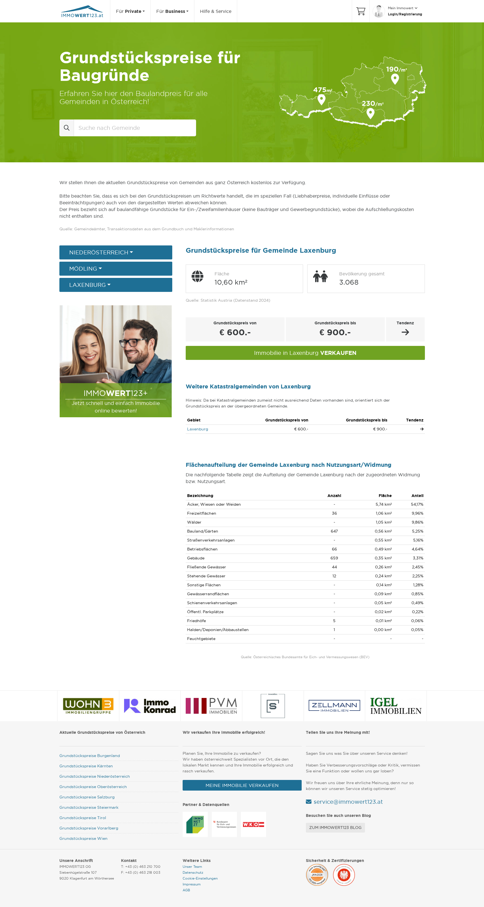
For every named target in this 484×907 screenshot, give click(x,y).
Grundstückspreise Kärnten (86, 766)
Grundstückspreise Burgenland (89, 755)
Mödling (83, 269)
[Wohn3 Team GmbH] (88, 705)
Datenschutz (193, 872)
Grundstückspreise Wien (83, 838)
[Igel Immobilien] (396, 705)
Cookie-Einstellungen (200, 878)
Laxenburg (87, 285)
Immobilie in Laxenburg (305, 353)
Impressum (192, 884)
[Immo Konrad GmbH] (149, 705)
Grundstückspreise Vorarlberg (88, 828)
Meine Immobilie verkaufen (242, 785)
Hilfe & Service (215, 11)
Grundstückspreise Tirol (82, 817)
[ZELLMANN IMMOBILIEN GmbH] (334, 705)
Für (128, 11)
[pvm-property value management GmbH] (211, 705)
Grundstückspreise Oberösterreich (93, 786)
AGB (186, 890)
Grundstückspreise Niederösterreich (94, 776)
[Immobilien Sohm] (272, 705)
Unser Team (192, 866)
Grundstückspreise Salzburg (87, 797)
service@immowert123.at (348, 802)
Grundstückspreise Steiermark (88, 807)
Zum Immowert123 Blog (335, 827)
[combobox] (135, 127)
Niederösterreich (98, 252)
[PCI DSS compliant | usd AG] (317, 874)
